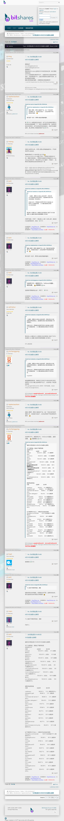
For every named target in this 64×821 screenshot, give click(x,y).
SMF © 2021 (18, 808)
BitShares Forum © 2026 (49, 808)
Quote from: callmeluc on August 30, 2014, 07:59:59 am (37, 188)
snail (13, 569)
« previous (52, 39)
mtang (10, 142)
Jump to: (42, 797)
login (55, 8)
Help (14, 28)
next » (57, 39)
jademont (15, 113)
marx (10, 611)
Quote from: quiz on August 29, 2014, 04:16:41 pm (36, 442)
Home (9, 28)
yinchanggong (13, 351)
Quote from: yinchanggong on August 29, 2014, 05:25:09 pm (38, 280)
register (41, 10)
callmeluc (12, 307)
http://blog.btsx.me (35, 228)
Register (29, 28)
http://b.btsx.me (51, 226)
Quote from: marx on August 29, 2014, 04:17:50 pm (36, 584)
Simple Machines (13, 809)
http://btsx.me (35, 226)
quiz (9, 181)
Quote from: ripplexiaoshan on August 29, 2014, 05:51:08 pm (40, 107)
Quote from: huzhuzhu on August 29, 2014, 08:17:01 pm (39, 191)
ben (13, 627)
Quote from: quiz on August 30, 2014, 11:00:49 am (36, 104)
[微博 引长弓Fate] (8, 365)
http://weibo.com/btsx (37, 229)
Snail (10, 554)
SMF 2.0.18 (11, 808)
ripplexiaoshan (26, 35)
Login (20, 28)
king (10, 56)
